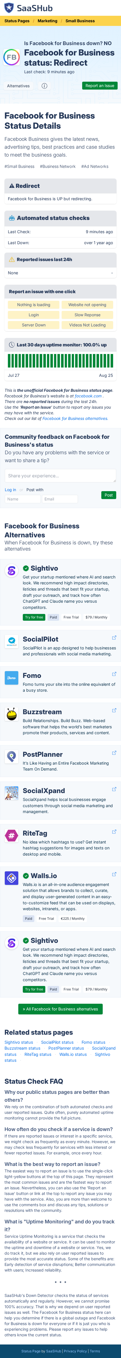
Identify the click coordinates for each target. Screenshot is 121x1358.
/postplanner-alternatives (28, 748)
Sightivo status (19, 1042)
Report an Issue (100, 85)
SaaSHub (53, 1351)
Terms (95, 1351)
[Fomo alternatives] (11, 678)
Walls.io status (73, 1054)
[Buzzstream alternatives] (11, 714)
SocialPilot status (57, 1042)
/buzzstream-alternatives (29, 706)
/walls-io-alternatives (25, 869)
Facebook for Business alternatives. (75, 418)
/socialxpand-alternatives (29, 784)
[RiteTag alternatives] (11, 835)
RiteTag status (37, 1054)
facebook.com (88, 395)
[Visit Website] (114, 637)
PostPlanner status (66, 1048)
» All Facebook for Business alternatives (60, 1009)
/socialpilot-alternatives (27, 633)
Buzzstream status (23, 1048)
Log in (11, 489)
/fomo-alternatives (22, 669)
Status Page (31, 1351)
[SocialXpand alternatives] (11, 793)
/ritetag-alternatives (23, 827)
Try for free (34, 617)
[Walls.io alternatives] (11, 878)
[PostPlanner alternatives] (11, 756)
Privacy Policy (75, 1351)
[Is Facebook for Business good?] (44, 86)
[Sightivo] (11, 570)
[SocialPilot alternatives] (11, 641)
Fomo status (94, 1042)
